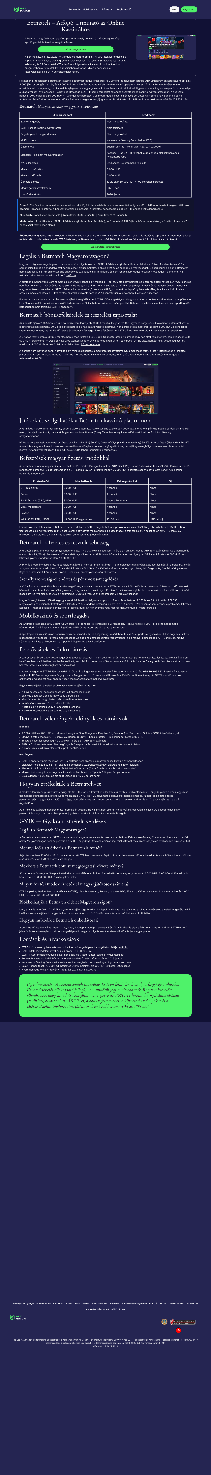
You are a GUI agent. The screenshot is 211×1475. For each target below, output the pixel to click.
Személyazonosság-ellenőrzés (98, 572)
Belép (174, 9)
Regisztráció (189, 9)
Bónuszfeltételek (90, 344)
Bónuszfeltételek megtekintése (105, 247)
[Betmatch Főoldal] (183, 1321)
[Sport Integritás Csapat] (164, 1321)
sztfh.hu (71, 275)
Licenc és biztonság (146, 293)
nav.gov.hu (90, 969)
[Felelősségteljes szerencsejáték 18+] (178, 1330)
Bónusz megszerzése (75, 49)
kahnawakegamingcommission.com (110, 962)
